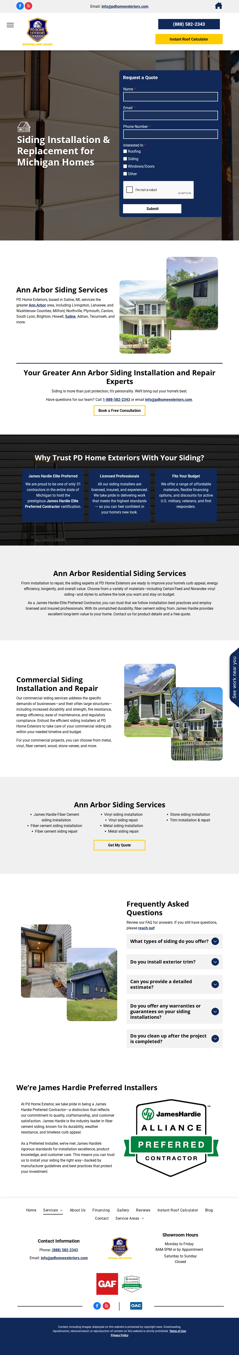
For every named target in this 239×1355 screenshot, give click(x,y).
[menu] (10, 25)
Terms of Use (177, 1331)
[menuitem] (31, 1210)
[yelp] (28, 6)
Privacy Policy (119, 1335)
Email (128, 108)
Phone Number (135, 126)
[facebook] (20, 6)
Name (128, 89)
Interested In (133, 145)
